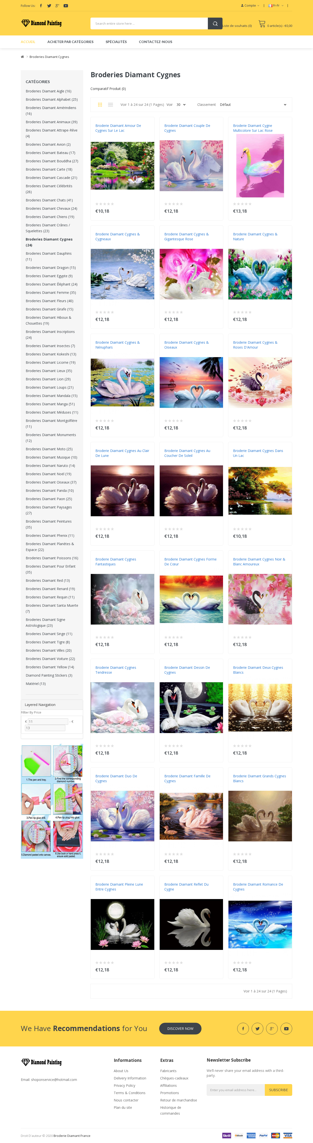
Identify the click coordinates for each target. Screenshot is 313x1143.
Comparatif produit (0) (108, 88)
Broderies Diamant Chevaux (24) (51, 208)
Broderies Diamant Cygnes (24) (49, 242)
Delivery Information (130, 1078)
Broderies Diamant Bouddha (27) (52, 161)
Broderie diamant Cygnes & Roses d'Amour (255, 345)
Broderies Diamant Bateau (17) (50, 152)
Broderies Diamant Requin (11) (50, 597)
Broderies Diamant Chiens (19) (50, 216)
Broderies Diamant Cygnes (49, 57)
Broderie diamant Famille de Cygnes (187, 778)
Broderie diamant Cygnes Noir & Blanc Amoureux (259, 561)
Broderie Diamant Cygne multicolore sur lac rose (253, 128)
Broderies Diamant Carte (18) (49, 169)
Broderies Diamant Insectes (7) (50, 345)
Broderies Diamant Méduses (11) (52, 412)
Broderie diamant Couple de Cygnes (187, 128)
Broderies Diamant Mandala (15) (52, 395)
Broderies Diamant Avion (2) (48, 144)
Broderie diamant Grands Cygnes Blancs (259, 778)
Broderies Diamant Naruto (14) (50, 465)
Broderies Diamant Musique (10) (51, 457)
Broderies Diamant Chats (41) (49, 200)
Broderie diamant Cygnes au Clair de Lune (122, 453)
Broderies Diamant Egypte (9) (49, 276)
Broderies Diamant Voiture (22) (50, 658)
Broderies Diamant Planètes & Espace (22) (50, 546)
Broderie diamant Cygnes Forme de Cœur (190, 561)
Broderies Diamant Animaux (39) (52, 122)
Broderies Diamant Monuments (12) (51, 437)
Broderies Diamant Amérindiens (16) (51, 110)
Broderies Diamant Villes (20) (49, 650)
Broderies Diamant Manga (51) (50, 404)
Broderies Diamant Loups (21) (50, 387)
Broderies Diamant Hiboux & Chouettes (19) (48, 320)
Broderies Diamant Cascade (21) (51, 177)
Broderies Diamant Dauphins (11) (49, 256)
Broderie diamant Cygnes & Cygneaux (117, 236)
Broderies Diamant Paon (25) (49, 498)
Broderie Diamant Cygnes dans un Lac (258, 453)
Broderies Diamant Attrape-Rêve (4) (52, 133)
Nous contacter (126, 1100)
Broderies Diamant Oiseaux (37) (51, 482)
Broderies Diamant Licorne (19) (51, 362)
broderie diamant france (72, 1135)
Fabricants (168, 1070)
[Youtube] (65, 5)
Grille (100, 104)
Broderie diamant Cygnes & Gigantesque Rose (186, 236)
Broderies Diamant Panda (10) (50, 490)
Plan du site (123, 1107)
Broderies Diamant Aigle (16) (48, 91)
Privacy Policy (124, 1085)
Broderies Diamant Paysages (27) (49, 510)
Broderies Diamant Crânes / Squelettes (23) (48, 228)
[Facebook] (41, 5)
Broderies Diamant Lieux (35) (49, 370)
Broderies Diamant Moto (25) (49, 449)
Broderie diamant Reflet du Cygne (186, 886)
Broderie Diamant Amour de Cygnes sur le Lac (118, 128)
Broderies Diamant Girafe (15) (49, 309)
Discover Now (180, 1028)
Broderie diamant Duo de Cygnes (116, 778)
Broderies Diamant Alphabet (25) (52, 99)
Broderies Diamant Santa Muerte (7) (52, 608)
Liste (110, 104)
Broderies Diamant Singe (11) (49, 633)
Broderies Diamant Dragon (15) (51, 267)
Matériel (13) (36, 683)
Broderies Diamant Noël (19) (48, 474)
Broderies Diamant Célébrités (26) (49, 189)
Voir (170, 104)
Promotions (169, 1092)
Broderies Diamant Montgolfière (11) (51, 423)
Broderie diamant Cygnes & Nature (255, 236)
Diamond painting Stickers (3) (49, 675)
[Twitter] (49, 5)
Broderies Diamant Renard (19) (50, 588)
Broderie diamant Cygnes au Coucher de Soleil (187, 453)
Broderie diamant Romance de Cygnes (258, 886)
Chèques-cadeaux (174, 1078)
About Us (121, 1070)
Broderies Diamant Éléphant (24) (52, 284)
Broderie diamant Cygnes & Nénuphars (117, 345)
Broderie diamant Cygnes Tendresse (115, 670)
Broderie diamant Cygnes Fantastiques (115, 561)
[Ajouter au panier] (148, 210)
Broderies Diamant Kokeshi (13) (51, 354)
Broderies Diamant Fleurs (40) (49, 300)
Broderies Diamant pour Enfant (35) (51, 569)
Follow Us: (28, 5)
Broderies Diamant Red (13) (48, 580)
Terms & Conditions (129, 1092)
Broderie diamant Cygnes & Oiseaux (186, 345)
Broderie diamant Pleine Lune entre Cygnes (119, 886)
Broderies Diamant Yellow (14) (50, 667)
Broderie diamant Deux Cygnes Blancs (258, 670)
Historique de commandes (170, 1110)
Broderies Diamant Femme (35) (51, 292)
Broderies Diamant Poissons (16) (52, 558)
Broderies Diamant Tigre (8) (48, 642)
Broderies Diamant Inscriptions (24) (50, 334)
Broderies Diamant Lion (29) (48, 379)
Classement (206, 104)
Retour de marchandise (178, 1100)
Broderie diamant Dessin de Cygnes (187, 670)
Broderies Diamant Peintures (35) (49, 524)
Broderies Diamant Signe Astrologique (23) (45, 622)
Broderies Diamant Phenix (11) (50, 535)
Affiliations (168, 1085)
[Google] (57, 5)
